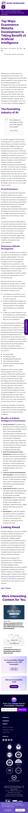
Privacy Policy (18, 790)
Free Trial (14, 669)
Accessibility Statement (10, 795)
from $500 (14, 686)
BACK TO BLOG (6, 588)
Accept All (20, 810)
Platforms (6, 717)
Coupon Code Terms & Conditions (14, 794)
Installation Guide (8, 729)
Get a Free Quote (10, 576)
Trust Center (16, 792)
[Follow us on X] (6, 740)
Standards (6, 721)
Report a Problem (8, 727)
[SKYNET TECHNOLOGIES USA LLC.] (13, 3)
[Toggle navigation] (3, 7)
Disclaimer (10, 792)
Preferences (8, 810)
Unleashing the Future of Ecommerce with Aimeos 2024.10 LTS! (12, 651)
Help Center (6, 732)
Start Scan (22, 709)
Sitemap (19, 795)
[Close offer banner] (26, 321)
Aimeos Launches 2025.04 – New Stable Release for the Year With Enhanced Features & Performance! (14, 625)
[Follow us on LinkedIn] (9, 740)
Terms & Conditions (9, 790)
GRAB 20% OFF (26, 327)
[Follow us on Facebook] (3, 740)
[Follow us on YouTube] (11, 740)
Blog (2, 11)
